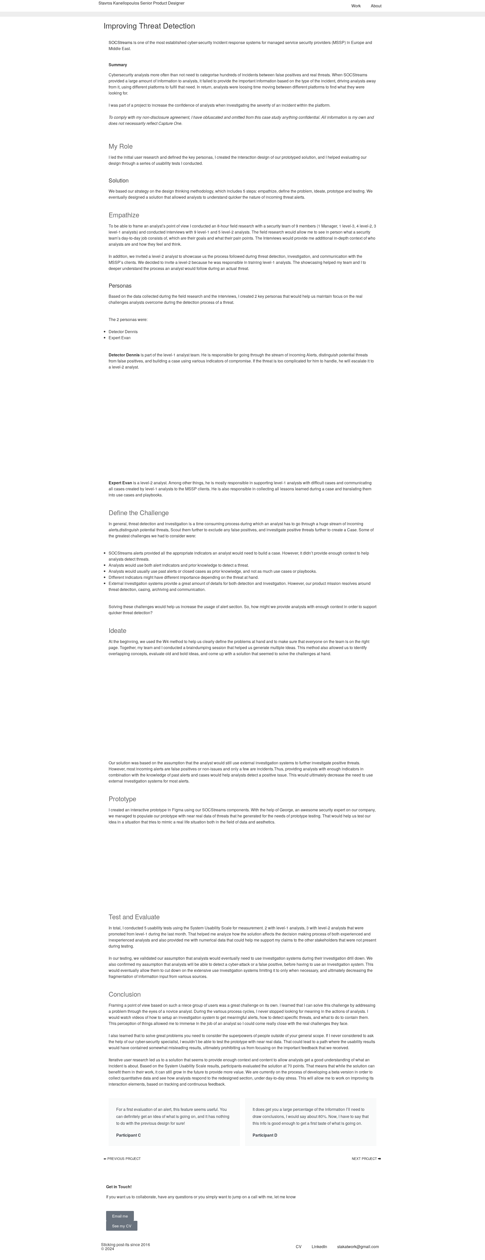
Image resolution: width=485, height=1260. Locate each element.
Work (356, 6)
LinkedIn (319, 1246)
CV (299, 1246)
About (376, 6)
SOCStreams (120, 42)
